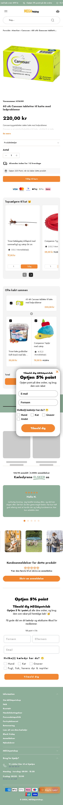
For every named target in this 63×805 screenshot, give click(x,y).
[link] (23, 222)
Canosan (25, 30)
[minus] (6, 155)
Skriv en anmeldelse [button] (31, 578)
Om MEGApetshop (12, 700)
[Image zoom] (31, 63)
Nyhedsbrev (9, 743)
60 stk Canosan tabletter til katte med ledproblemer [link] (39, 301)
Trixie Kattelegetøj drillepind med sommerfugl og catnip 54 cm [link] (21, 243)
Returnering (9, 725)
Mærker (16, 30)
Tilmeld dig (31, 676)
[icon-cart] (57, 11)
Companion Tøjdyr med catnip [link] (42, 345)
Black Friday (9, 734)
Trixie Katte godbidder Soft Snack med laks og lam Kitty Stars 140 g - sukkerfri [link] (19, 353)
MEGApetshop (36, 799)
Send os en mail (10, 779)
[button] (31, 179)
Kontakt (7, 708)
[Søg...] (53, 20)
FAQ (5, 704)
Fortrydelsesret (10, 721)
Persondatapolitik (12, 717)
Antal (6, 149)
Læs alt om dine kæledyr (15, 730)
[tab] (24, 521)
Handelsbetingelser (12, 713)
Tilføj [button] (29, 266)
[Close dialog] (57, 371)
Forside (6, 30)
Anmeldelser (9, 738)
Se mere (7, 133)
